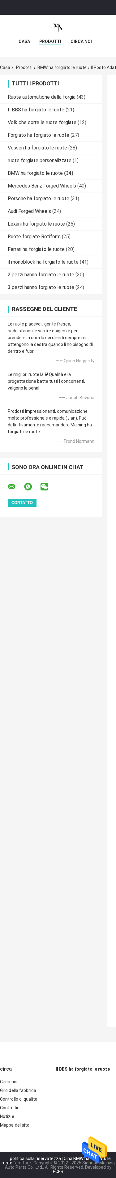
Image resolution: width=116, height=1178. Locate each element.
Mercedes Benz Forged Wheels (42, 186)
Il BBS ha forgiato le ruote (36, 110)
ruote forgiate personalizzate (39, 160)
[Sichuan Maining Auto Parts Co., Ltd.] (58, 27)
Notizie (7, 1116)
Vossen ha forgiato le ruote (37, 148)
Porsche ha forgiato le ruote (38, 198)
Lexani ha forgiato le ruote (36, 224)
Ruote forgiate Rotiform (34, 236)
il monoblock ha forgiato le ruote (43, 262)
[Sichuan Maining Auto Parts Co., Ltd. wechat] (48, 487)
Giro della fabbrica (18, 1090)
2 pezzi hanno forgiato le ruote (41, 275)
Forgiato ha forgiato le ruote (38, 135)
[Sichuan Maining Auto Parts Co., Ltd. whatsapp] (32, 487)
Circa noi (81, 41)
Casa (24, 41)
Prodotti (50, 41)
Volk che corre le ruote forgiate (42, 122)
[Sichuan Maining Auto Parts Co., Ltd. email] (15, 487)
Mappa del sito (14, 1125)
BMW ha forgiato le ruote (62, 67)
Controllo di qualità (18, 1099)
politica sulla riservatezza (35, 1158)
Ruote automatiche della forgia (41, 97)
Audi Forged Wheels (29, 211)
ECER (58, 1171)
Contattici (10, 1107)
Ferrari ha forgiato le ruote (36, 249)
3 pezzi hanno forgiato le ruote (41, 287)
